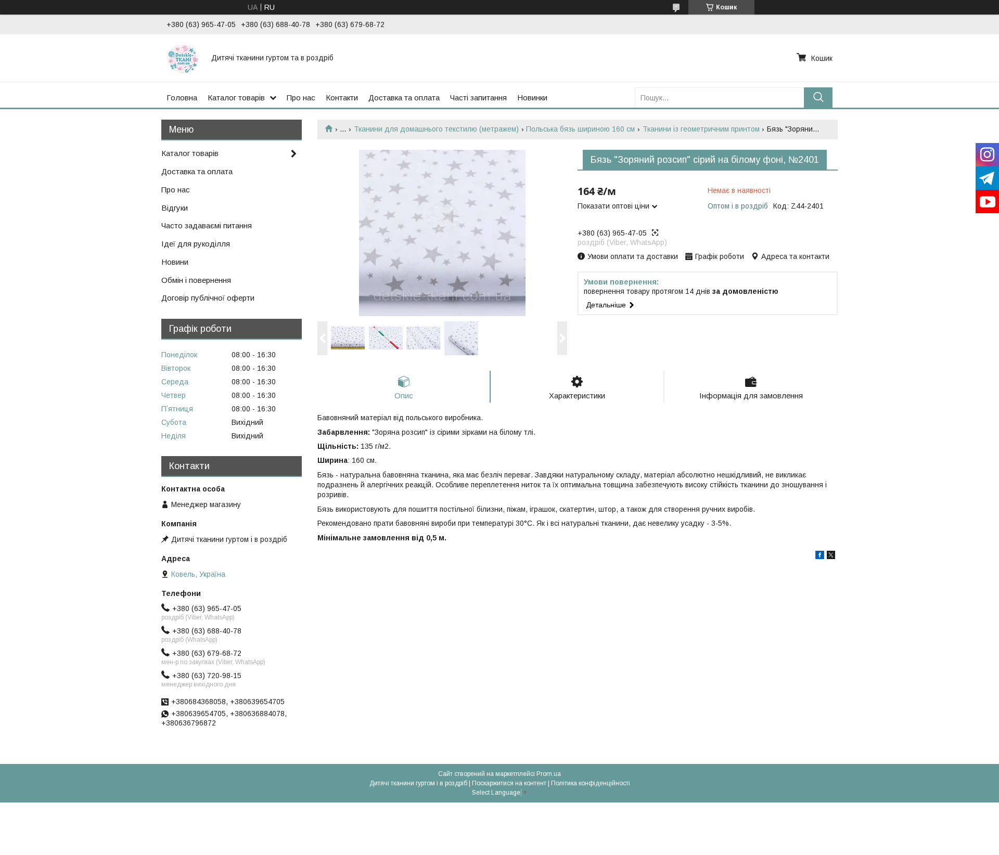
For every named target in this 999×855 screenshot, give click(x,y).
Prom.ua (548, 774)
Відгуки (174, 207)
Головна (181, 97)
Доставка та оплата (404, 97)
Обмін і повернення (196, 280)
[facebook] (819, 556)
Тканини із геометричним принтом (701, 129)
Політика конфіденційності (590, 783)
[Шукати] (818, 97)
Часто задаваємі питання (206, 225)
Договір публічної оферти (207, 297)
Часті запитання (478, 97)
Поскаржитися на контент (509, 783)
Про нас (301, 97)
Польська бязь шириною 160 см (580, 129)
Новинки (532, 97)
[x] (831, 556)
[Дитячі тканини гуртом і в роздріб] (182, 58)
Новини (174, 261)
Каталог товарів (236, 97)
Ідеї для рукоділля (195, 243)
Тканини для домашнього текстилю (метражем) (436, 129)
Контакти (342, 97)
